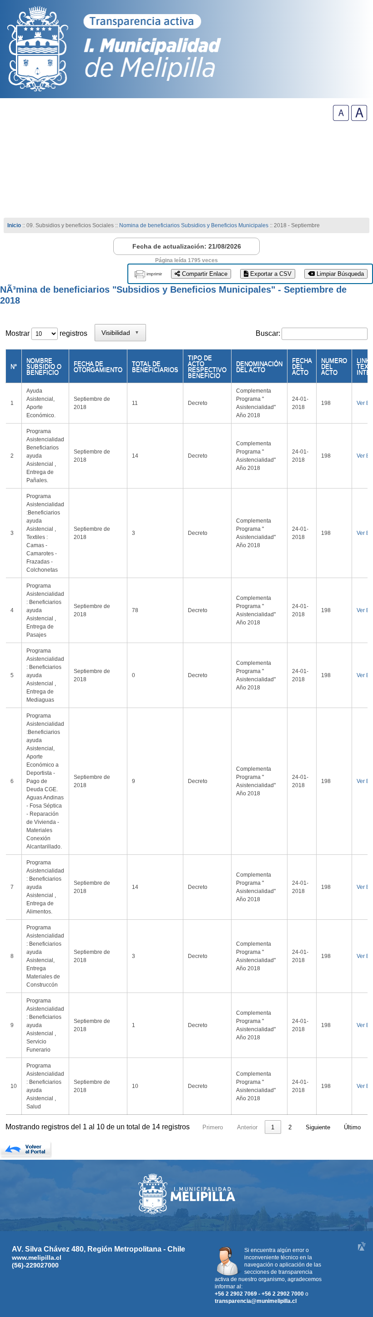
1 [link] (272, 1127)
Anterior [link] (247, 1127)
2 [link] (290, 1127)
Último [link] (352, 1127)
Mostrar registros (46, 333)
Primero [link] (212, 1127)
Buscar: (268, 333)
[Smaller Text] (341, 118)
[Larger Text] (359, 118)
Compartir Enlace (203, 273)
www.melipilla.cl (36, 1257)
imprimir (154, 273)
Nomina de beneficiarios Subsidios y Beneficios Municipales (193, 225)
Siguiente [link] (318, 1127)
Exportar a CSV (270, 273)
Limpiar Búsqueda (339, 273)
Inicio (14, 225)
